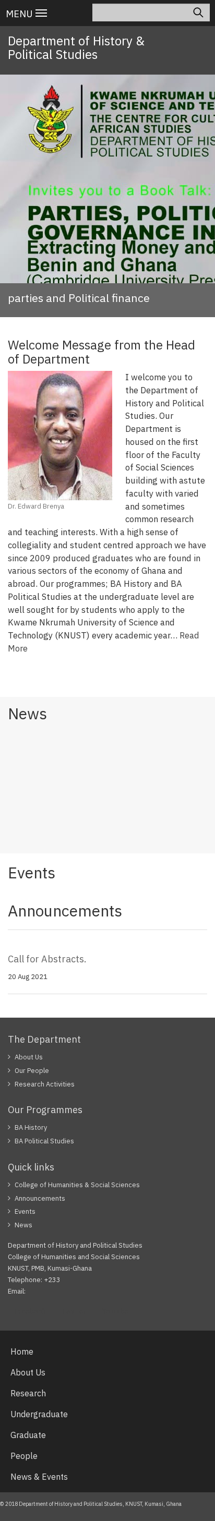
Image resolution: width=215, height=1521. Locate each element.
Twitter (74, 1311)
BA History (31, 1127)
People (24, 1456)
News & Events (39, 1476)
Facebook (30, 1311)
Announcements (40, 1198)
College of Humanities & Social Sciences (77, 1184)
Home (21, 1351)
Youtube (115, 1311)
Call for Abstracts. (47, 959)
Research (28, 1393)
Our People (32, 1070)
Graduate (28, 1435)
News (23, 1225)
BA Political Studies (44, 1141)
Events (25, 1211)
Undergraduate (39, 1414)
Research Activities (45, 1084)
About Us (29, 1057)
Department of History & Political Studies (76, 47)
